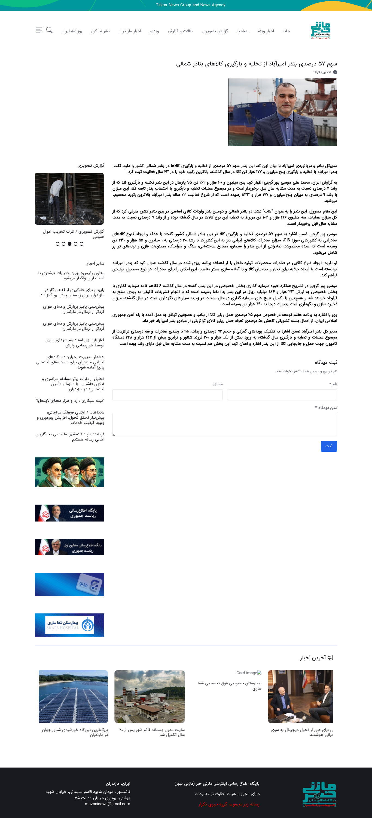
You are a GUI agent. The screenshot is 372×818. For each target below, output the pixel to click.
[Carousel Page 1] (82, 244)
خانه (286, 31)
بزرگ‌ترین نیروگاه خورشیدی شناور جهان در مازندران (76, 732)
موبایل (217, 384)
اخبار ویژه (266, 31)
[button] (49, 31)
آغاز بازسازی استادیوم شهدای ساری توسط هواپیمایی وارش (74, 343)
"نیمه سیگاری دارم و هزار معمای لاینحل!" (70, 400)
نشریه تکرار (100, 31)
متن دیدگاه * (326, 408)
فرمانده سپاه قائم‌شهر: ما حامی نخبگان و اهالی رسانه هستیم (70, 437)
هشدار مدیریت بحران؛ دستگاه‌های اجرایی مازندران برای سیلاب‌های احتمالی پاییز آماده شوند (70, 362)
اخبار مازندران (129, 31)
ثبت (329, 446)
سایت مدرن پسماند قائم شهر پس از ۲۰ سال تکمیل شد (153, 732)
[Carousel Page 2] (76, 244)
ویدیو (154, 31)
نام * (333, 384)
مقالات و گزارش (181, 31)
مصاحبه (243, 31)
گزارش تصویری (215, 31)
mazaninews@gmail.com (107, 804)
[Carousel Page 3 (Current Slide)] (70, 244)
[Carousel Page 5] (58, 244)
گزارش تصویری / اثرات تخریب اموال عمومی (73, 234)
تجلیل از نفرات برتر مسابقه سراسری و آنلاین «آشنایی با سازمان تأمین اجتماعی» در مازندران (73, 384)
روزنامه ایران (72, 31)
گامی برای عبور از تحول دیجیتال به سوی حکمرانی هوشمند (306, 732)
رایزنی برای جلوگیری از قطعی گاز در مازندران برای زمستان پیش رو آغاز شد (72, 292)
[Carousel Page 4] (64, 244)
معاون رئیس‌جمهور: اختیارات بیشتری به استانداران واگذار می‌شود (71, 275)
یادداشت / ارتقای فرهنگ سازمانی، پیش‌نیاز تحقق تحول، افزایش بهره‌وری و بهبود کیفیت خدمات (70, 417)
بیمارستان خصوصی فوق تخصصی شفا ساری (231, 686)
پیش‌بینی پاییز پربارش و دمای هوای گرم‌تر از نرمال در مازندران (73, 309)
